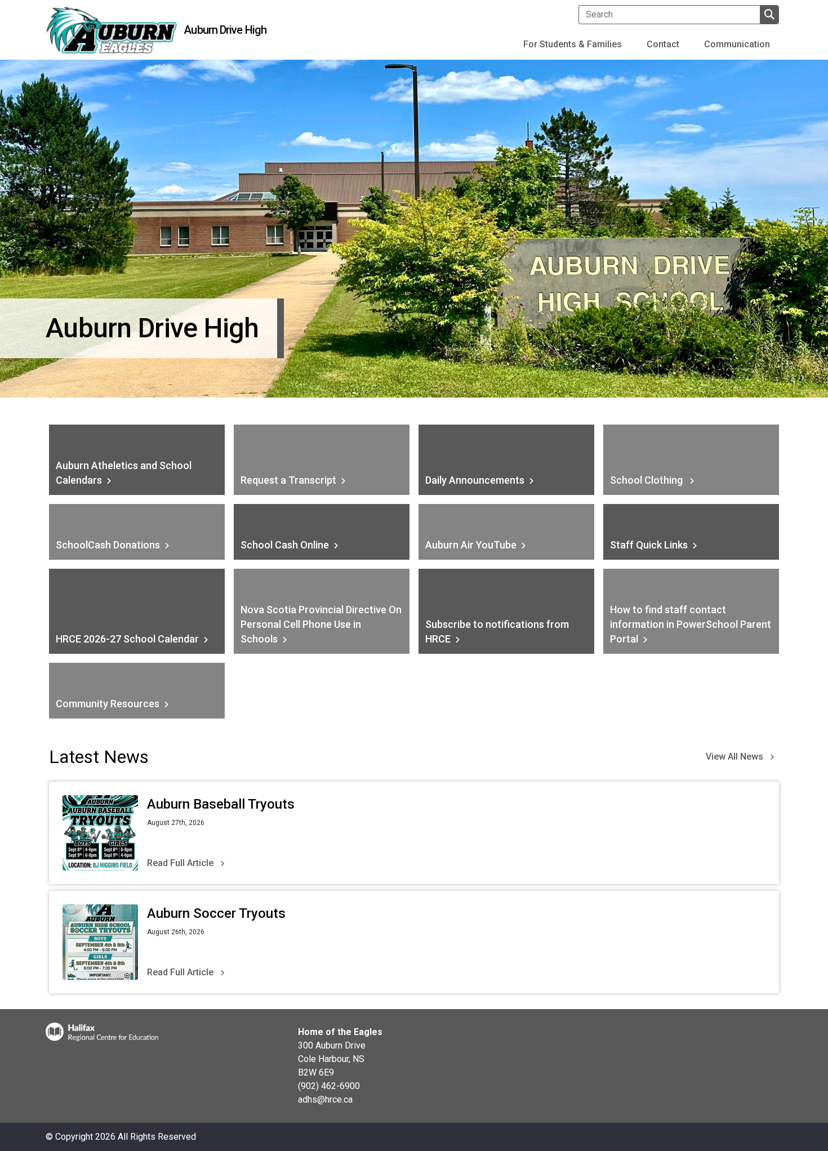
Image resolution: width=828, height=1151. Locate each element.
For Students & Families (572, 44)
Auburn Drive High (225, 30)
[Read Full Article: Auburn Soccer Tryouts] (100, 942)
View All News (734, 756)
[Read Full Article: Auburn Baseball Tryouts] (100, 833)
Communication (737, 44)
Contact (663, 44)
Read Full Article (180, 863)
